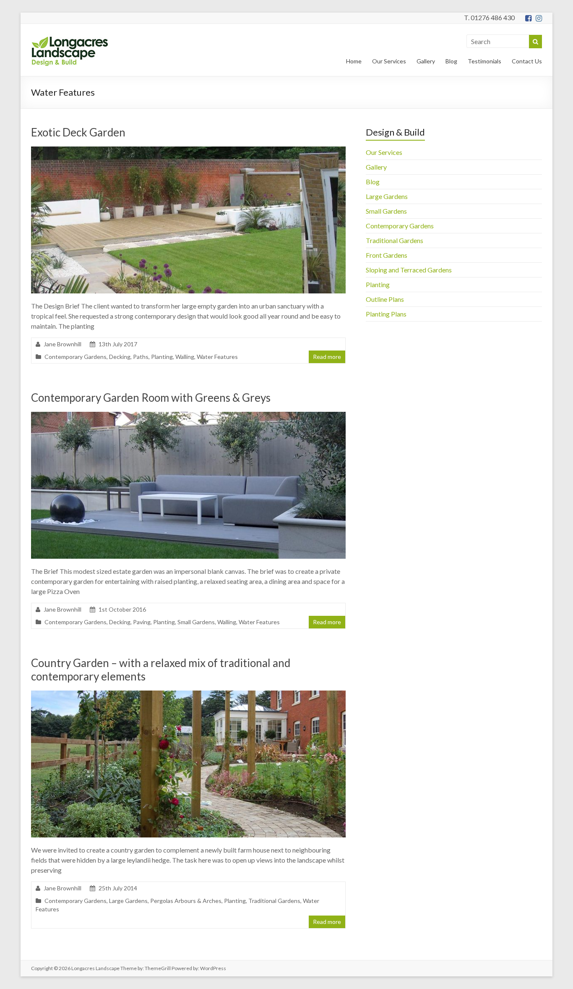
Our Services (389, 61)
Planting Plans (386, 314)
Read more (327, 356)
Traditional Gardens (274, 900)
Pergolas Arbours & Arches (185, 900)
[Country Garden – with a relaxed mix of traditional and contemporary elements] (188, 695)
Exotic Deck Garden (78, 132)
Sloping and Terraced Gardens (409, 270)
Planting (162, 356)
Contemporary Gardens (75, 356)
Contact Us (527, 61)
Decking (119, 356)
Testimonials (484, 61)
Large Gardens (128, 900)
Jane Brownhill (62, 344)
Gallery (426, 61)
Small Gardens (196, 621)
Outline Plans (385, 299)
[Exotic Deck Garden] (188, 150)
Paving (142, 621)
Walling (184, 356)
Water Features (217, 356)
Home (354, 61)
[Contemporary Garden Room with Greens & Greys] (188, 416)
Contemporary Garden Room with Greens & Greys (151, 397)
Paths (140, 356)
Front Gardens (386, 255)
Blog (451, 61)
